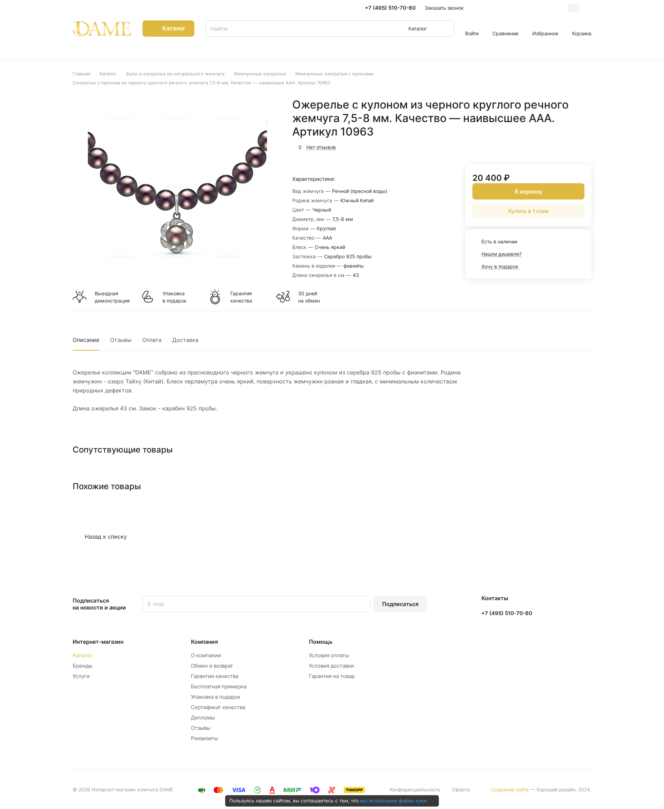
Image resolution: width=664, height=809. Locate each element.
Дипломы (203, 717)
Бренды (82, 665)
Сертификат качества (218, 707)
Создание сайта (510, 789)
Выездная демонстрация (112, 297)
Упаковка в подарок (175, 297)
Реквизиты (204, 738)
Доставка (185, 339)
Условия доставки (331, 665)
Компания (204, 641)
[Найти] (445, 28)
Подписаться (400, 604)
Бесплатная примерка (219, 686)
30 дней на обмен (309, 297)
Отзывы (120, 339)
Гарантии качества (214, 676)
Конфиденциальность (415, 789)
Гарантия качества (241, 297)
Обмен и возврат (212, 665)
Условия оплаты (329, 655)
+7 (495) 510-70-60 (390, 8)
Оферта (461, 789)
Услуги (81, 676)
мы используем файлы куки (393, 800)
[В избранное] (553, 146)
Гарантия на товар (332, 676)
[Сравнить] (569, 146)
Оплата (152, 339)
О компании (206, 655)
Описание (86, 339)
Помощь (320, 641)
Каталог (83, 655)
